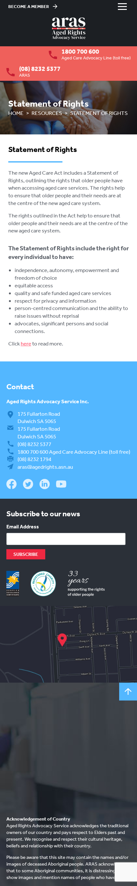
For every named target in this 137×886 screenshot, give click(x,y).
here (26, 343)
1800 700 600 (80, 51)
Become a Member (28, 6)
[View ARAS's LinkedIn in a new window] (45, 485)
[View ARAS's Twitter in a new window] (28, 485)
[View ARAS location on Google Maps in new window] (68, 644)
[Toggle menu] (122, 6)
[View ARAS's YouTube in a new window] (61, 484)
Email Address (22, 527)
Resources (47, 113)
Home (16, 113)
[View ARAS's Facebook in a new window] (11, 485)
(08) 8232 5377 (40, 68)
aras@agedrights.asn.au (45, 466)
